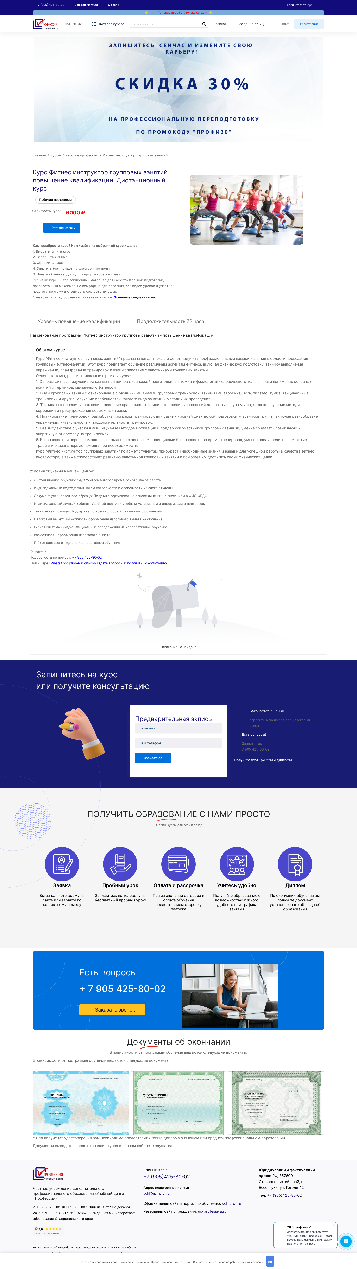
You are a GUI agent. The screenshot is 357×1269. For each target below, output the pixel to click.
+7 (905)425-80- (163, 1177)
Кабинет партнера (300, 5)
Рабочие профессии (81, 155)
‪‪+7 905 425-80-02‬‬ (87, 557)
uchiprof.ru (231, 1203)
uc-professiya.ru (212, 1211)
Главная (39, 155)
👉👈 (178, 12)
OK (270, 1262)
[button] (112, 1009)
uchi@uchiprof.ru (156, 1193)
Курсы (56, 155)
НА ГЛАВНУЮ (73, 23)
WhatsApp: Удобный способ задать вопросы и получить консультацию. (109, 563)
